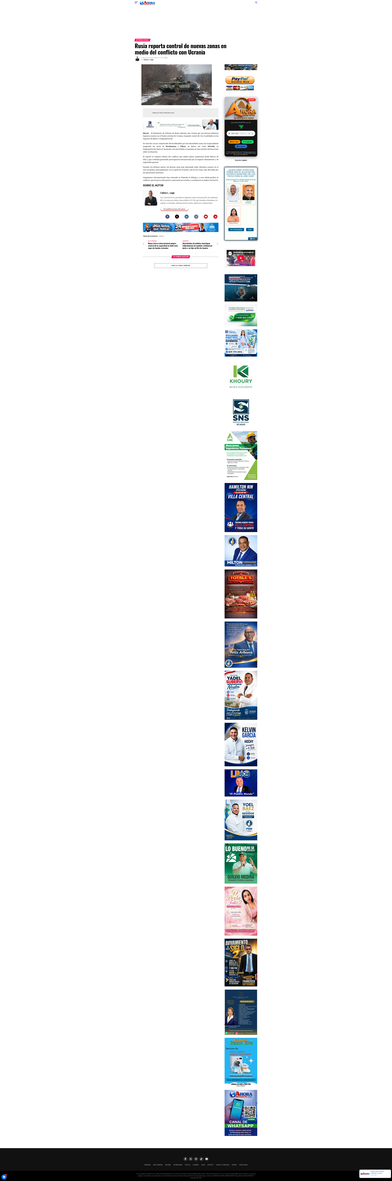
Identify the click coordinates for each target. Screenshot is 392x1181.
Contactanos (243, 1165)
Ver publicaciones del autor (174, 209)
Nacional (168, 1165)
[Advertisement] (196, 23)
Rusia (162, 236)
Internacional (177, 1165)
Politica (187, 1165)
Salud (203, 1165)
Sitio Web (235, 142)
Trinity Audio (163, 113)
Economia (196, 1165)
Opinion (234, 1165)
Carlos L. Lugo (148, 59)
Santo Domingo (158, 1165)
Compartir (248, 142)
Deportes (210, 1165)
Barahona (147, 1165)
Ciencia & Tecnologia (222, 1165)
